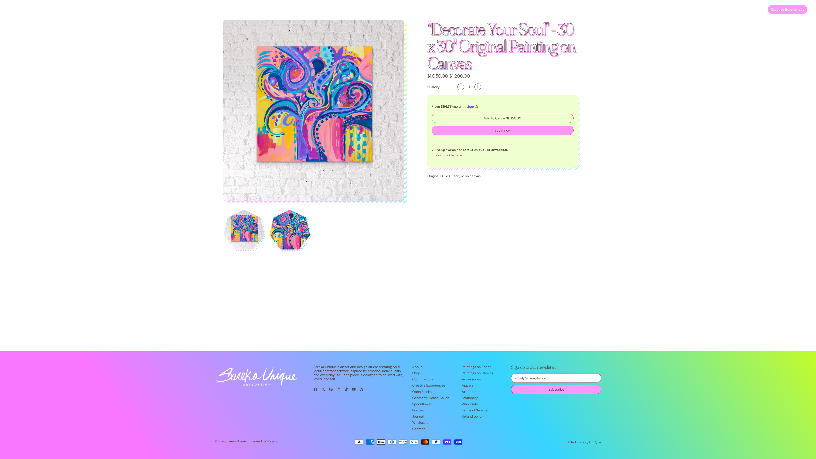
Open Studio (113, 9)
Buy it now (502, 130)
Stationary (470, 398)
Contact (93, 9)
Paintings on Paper (476, 367)
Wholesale (420, 422)
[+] (477, 87)
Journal (77, 9)
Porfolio (418, 410)
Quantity (433, 87)
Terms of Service (474, 410)
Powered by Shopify (263, 441)
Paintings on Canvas (477, 373)
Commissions (35, 9)
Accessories (471, 379)
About (417, 367)
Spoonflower (422, 404)
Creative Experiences (428, 385)
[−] (460, 87)
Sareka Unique (236, 441)
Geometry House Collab (430, 398)
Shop (416, 373)
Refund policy (472, 416)
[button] (749, 10)
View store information (449, 155)
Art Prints (469, 392)
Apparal (468, 385)
